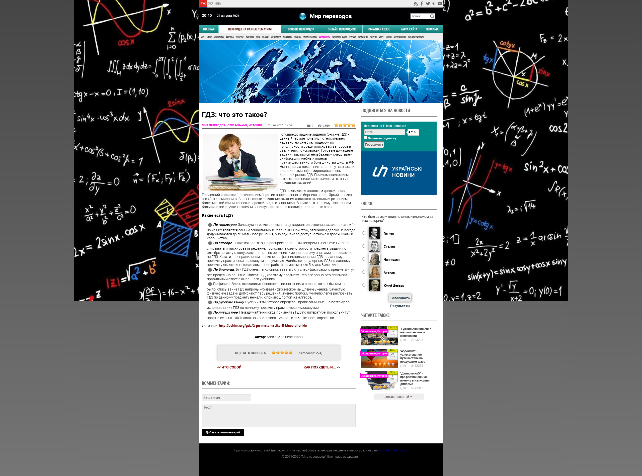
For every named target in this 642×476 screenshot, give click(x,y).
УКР (210, 3)
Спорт (381, 37)
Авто (202, 37)
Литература (276, 37)
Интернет (240, 37)
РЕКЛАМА (432, 29)
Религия (373, 37)
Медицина (287, 37)
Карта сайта (409, 29)
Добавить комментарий (223, 432)
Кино (258, 37)
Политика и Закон (339, 37)
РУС (203, 3)
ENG (218, 3)
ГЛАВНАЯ (209, 29)
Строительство (400, 37)
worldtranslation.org (393, 450)
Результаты (400, 305)
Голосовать (400, 298)
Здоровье (230, 37)
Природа (352, 37)
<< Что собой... (231, 367)
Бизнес (209, 37)
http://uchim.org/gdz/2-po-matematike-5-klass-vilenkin (263, 325)
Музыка (297, 37)
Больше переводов (301, 29)
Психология (363, 37)
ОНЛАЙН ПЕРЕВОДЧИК (342, 29)
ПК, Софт (265, 37)
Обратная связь (379, 29)
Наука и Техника (310, 37)
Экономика (219, 37)
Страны (389, 37)
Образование (324, 37)
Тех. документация (416, 37)
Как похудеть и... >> (322, 367)
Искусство (250, 37)
